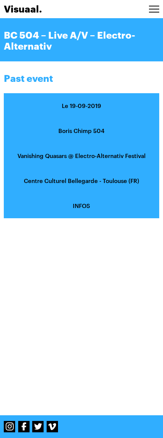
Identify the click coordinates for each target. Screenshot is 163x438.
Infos (81, 205)
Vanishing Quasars (42, 155)
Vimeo (52, 426)
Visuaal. (23, 8)
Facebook (24, 426)
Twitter (38, 426)
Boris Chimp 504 (81, 130)
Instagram (9, 426)
